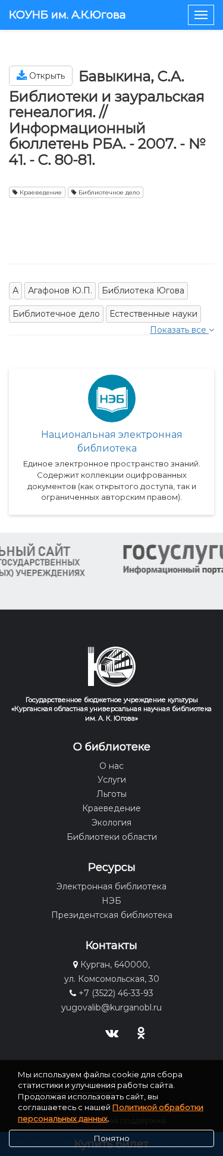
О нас (111, 766)
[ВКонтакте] (111, 1032)
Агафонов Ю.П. (60, 290)
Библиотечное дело (108, 192)
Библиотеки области (112, 837)
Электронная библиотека (111, 886)
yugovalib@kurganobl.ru (111, 1007)
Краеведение (40, 192)
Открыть (46, 75)
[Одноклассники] (141, 1032)
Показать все (179, 329)
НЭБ (111, 900)
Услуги (112, 779)
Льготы (111, 794)
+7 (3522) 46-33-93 (115, 993)
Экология (111, 822)
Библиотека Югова (143, 290)
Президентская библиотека (111, 915)
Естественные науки (153, 313)
